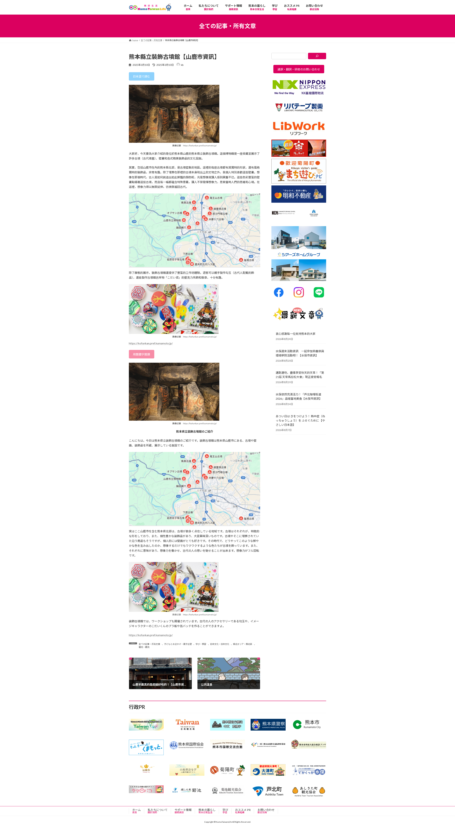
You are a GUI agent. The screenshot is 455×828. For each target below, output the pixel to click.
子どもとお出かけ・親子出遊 (178, 644)
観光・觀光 (144, 647)
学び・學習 (201, 644)
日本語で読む (141, 76)
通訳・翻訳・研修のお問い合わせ (298, 69)
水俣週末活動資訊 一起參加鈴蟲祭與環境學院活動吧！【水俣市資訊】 (300, 353)
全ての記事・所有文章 (149, 644)
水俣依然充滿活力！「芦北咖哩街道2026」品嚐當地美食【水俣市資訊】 (299, 396)
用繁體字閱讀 (141, 354)
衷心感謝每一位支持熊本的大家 (295, 333)
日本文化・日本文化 (219, 644)
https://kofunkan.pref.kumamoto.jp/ (200, 145)
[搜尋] (317, 56)
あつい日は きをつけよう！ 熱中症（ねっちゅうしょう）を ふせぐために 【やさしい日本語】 (300, 420)
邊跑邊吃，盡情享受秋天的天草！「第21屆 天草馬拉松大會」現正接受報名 (300, 375)
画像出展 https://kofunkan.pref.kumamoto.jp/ (194, 614)
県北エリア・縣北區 (242, 644)
